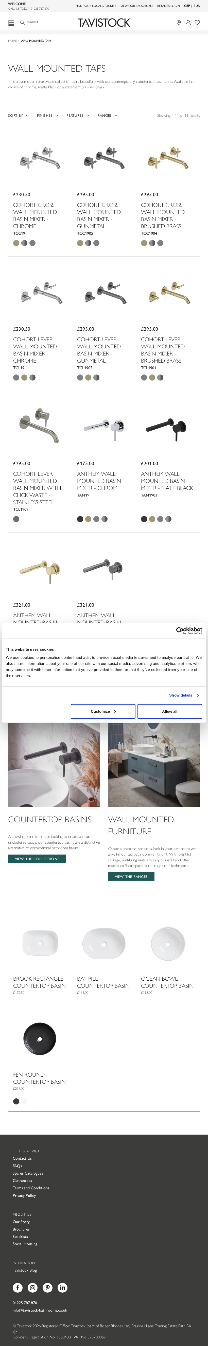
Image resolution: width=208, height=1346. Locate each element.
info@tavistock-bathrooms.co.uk (40, 1310)
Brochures (21, 1229)
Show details (180, 695)
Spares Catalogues (28, 1173)
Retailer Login (168, 5)
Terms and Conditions (31, 1188)
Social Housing (25, 1243)
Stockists (20, 1236)
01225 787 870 (40, 8)
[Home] (104, 22)
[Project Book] (197, 22)
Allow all (169, 711)
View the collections (37, 858)
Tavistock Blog (25, 1270)
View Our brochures (136, 5)
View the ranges (131, 876)
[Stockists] (179, 22)
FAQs (17, 1166)
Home (12, 40)
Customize (100, 711)
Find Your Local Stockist (96, 5)
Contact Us (22, 1158)
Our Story (21, 1221)
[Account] (188, 22)
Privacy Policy (24, 1195)
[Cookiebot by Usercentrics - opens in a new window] (180, 631)
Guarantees (22, 1180)
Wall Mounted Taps (36, 40)
